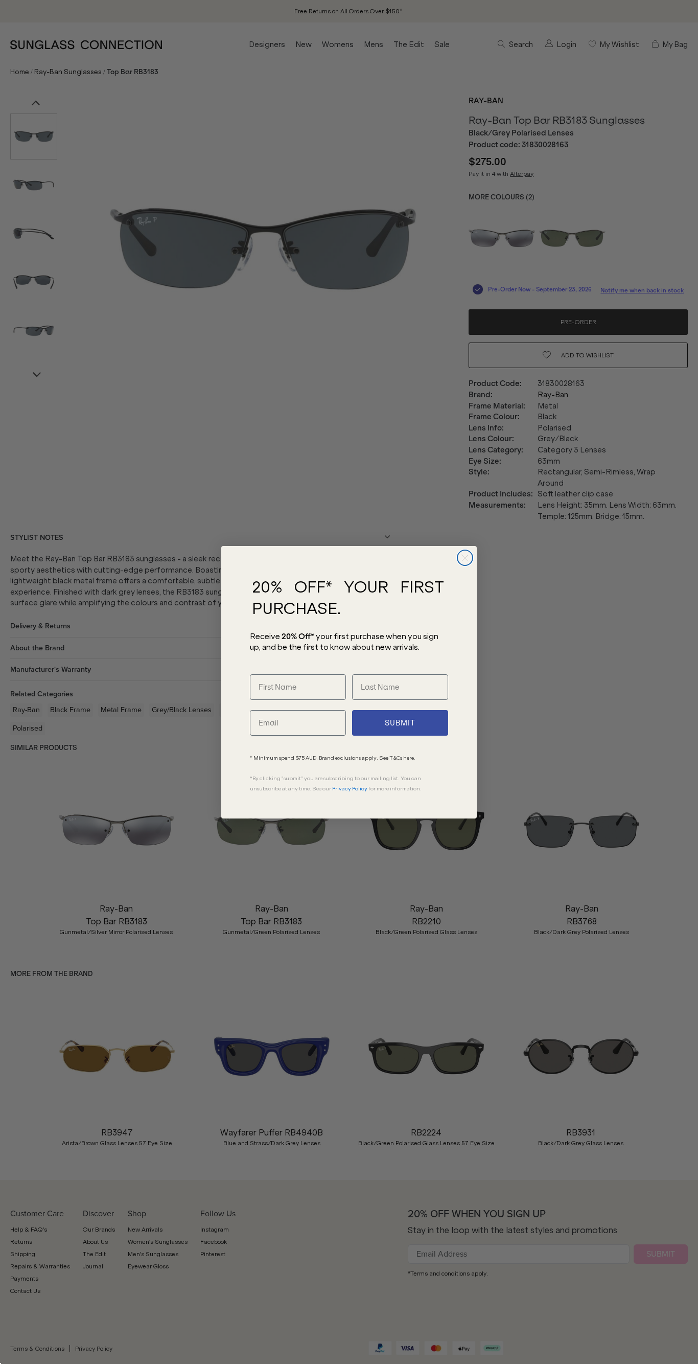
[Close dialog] (465, 557)
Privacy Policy (349, 788)
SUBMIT (400, 723)
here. (409, 758)
